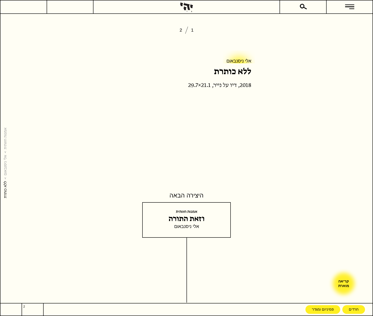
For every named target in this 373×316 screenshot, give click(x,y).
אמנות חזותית (5, 138)
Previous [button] (260, 40)
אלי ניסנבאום (5, 165)
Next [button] (112, 40)
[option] (186, 41)
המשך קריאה (251, 111)
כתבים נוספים (227, 111)
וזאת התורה (187, 219)
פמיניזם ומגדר (323, 309)
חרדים (354, 309)
